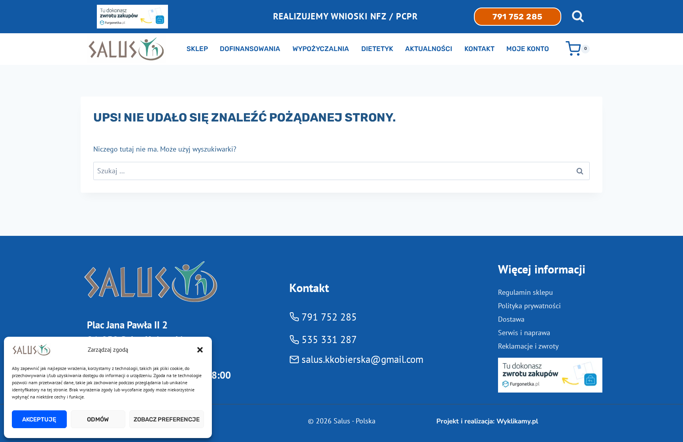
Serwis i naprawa (524, 332)
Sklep (197, 49)
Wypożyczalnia (320, 49)
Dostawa (511, 319)
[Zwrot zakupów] (550, 375)
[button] (200, 350)
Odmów (98, 419)
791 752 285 (517, 16)
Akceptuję (39, 419)
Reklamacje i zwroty (528, 346)
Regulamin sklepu (525, 292)
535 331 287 (329, 339)
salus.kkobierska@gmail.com (362, 359)
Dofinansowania (250, 49)
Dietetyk (377, 49)
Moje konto (527, 49)
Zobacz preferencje (167, 419)
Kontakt (479, 49)
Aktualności (428, 49)
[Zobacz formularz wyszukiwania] (578, 16)
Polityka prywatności (529, 305)
